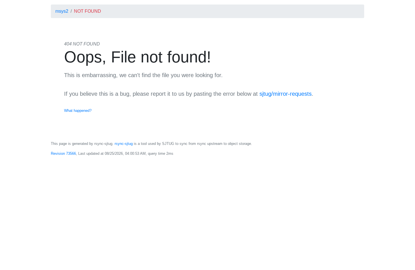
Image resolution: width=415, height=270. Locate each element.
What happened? (77, 110)
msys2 (61, 11)
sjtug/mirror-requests (285, 94)
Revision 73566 (63, 153)
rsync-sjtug (124, 143)
